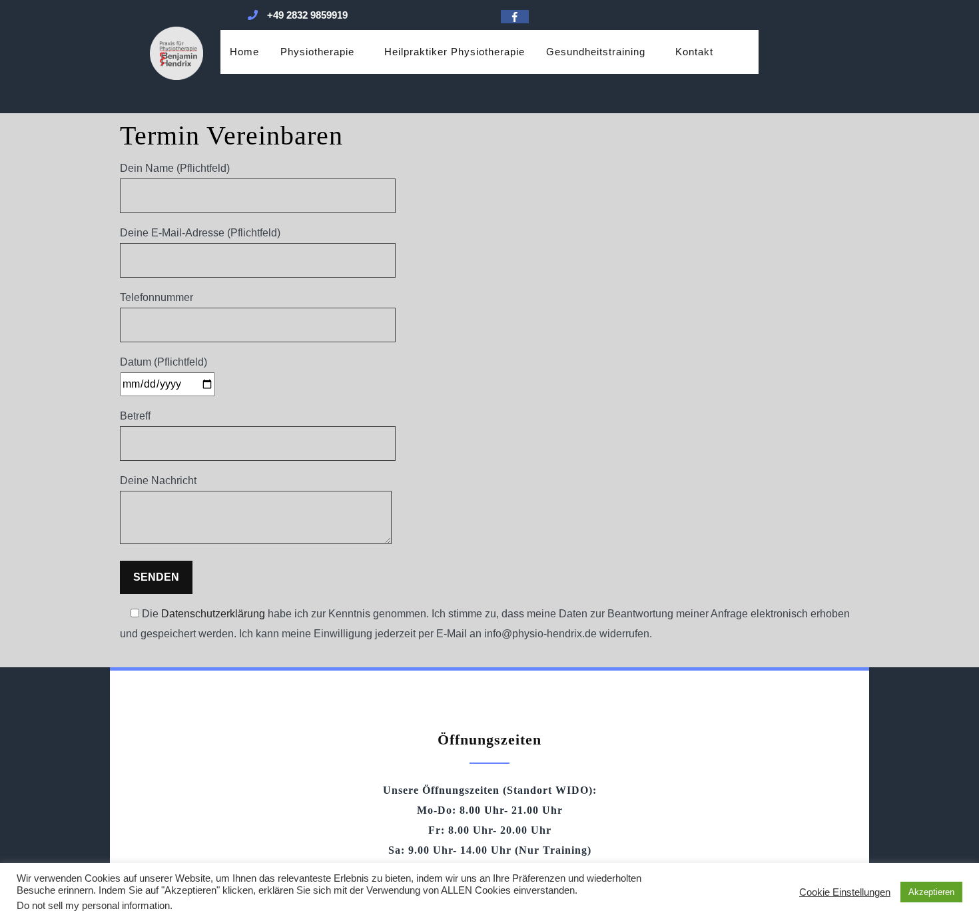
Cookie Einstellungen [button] (844, 892)
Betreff (135, 416)
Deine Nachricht (158, 480)
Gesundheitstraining (595, 51)
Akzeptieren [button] (931, 892)
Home (244, 51)
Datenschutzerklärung (213, 613)
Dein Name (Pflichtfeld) (175, 168)
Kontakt (694, 51)
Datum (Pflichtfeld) (163, 362)
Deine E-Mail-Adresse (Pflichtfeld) (200, 232)
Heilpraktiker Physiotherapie (454, 51)
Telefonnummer (156, 297)
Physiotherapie (317, 51)
